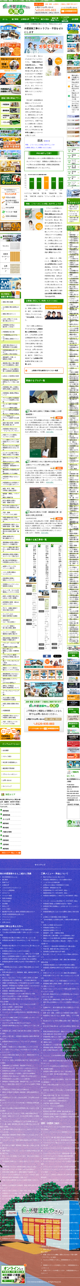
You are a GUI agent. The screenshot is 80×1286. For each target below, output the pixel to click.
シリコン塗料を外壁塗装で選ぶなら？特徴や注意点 (11, 411)
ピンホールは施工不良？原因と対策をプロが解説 (11, 454)
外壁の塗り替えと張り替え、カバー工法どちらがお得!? (19, 1004)
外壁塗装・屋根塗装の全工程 (52, 887)
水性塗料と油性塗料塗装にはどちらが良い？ (74, 448)
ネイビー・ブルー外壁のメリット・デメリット (74, 568)
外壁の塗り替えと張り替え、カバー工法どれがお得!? (74, 317)
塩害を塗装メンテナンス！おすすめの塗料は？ (10, 680)
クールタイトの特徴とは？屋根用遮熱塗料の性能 (74, 628)
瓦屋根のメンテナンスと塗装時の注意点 (11, 585)
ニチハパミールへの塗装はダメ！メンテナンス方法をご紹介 (20, 1174)
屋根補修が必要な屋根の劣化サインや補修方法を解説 (59, 1047)
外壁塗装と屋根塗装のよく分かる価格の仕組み (57, 879)
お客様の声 (25, 19)
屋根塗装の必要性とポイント (52, 930)
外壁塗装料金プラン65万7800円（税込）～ (56, 890)
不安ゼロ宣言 (6, 901)
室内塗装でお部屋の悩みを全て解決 (54, 951)
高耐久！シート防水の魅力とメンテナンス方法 (11, 669)
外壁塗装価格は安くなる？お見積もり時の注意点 (10, 352)
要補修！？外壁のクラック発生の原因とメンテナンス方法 (20, 1047)
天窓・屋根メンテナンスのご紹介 (10, 513)
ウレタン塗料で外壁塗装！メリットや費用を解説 (10, 405)
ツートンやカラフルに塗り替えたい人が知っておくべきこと (75, 107)
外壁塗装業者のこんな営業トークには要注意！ (74, 413)
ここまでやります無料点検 (65, 19)
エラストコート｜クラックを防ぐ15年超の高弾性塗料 (59, 1166)
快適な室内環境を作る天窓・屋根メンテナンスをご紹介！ (61, 1031)
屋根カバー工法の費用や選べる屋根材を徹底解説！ (59, 938)
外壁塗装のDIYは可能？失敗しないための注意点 (74, 419)
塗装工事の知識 (8, 302)
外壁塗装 (10, 104)
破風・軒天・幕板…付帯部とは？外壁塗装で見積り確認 (60, 1013)
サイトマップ (7, 786)
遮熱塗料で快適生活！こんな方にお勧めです (57, 1158)
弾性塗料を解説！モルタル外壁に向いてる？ (74, 610)
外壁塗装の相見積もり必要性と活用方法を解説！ (74, 263)
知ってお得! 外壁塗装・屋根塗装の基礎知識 (15, 988)
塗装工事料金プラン (55, 19)
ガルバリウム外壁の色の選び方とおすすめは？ (16, 1023)
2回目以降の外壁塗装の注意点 (74, 347)
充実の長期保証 (7, 898)
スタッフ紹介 (7, 756)
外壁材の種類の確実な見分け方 (74, 323)
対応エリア (5, 906)
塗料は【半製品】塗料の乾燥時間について (11, 687)
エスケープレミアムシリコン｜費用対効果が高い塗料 (59, 1153)
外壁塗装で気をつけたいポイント (11, 477)
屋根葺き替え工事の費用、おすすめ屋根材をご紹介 (59, 935)
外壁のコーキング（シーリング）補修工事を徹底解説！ (60, 973)
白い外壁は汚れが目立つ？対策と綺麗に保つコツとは (74, 586)
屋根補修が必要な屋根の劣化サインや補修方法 (11, 543)
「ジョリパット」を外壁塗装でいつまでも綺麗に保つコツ (20, 1121)
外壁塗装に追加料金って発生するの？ (74, 257)
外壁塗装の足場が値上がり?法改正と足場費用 (74, 401)
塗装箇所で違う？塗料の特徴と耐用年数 (74, 353)
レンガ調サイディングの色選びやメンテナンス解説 (11, 441)
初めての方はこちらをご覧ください (54, 877)
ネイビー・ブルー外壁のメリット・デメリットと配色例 (19, 1204)
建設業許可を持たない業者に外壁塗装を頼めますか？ (18, 911)
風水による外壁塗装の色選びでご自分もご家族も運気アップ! (21, 956)
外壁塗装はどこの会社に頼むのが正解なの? (15, 1089)
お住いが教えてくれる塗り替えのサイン (10, 320)
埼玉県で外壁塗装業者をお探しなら (13, 914)
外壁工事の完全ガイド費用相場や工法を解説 (10, 346)
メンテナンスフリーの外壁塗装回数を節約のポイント (74, 329)
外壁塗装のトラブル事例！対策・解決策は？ (74, 550)
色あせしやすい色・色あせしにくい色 (75, 96)
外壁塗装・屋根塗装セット (10, 116)
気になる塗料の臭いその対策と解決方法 (74, 305)
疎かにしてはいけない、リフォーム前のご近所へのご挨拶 (20, 977)
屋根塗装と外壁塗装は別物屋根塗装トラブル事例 (11, 471)
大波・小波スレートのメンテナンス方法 (10, 722)
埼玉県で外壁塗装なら (10, 762)
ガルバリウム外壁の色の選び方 (74, 341)
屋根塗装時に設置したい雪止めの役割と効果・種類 (11, 531)
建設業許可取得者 (8, 768)
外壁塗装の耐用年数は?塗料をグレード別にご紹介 (11, 382)
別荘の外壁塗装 (48, 1108)
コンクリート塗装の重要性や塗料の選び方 (10, 633)
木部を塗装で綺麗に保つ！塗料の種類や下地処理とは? (74, 508)
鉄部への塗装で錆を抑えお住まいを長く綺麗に (11, 597)
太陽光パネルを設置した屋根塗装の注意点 (74, 502)
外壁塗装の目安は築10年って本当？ (9, 326)
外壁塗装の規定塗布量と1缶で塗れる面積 (74, 484)
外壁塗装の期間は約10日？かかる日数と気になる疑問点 (19, 959)
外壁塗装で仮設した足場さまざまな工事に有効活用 (74, 395)
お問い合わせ (7, 780)
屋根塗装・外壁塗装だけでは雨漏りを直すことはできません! (21, 985)
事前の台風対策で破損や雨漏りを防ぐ (74, 532)
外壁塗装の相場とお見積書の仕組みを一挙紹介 (57, 903)
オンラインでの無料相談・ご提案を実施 (74, 233)
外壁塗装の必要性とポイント (52, 927)
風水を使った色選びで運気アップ (75, 77)
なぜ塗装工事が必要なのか (11, 308)
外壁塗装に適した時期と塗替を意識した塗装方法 (11, 388)
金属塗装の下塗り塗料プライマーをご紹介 (74, 365)
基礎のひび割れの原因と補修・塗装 (74, 544)
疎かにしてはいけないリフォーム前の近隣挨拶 (74, 299)
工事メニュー (35, 19)
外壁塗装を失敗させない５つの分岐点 (74, 251)
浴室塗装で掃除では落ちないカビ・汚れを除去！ (58, 1071)
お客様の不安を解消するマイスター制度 (45, 370)
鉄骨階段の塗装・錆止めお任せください (11, 603)
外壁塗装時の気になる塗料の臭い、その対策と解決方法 (19, 980)
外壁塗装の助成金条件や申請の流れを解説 (74, 245)
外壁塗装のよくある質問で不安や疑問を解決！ (74, 239)
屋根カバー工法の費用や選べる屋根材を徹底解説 (11, 370)
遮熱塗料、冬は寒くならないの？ (53, 1220)
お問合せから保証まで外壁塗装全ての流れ (56, 885)
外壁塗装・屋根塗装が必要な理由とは (13, 991)
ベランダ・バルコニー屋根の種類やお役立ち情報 (11, 644)
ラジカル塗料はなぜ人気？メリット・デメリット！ (74, 634)
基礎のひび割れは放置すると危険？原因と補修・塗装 (18, 1190)
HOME (27, 24)
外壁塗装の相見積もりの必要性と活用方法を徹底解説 (18, 1073)
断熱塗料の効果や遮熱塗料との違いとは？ (74, 520)
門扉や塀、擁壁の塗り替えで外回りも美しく (57, 949)
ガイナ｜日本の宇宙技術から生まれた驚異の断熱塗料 (59, 1180)
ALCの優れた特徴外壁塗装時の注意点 (9, 698)
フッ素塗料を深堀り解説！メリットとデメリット (74, 604)
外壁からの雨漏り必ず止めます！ (53, 925)
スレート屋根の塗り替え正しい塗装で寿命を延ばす (11, 549)
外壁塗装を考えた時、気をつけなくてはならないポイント (20, 1068)
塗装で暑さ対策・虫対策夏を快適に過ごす (11, 424)
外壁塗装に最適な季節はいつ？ (11, 394)
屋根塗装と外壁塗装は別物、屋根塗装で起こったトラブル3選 (21, 1081)
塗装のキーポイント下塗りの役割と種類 (74, 359)
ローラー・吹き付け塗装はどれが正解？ (74, 478)
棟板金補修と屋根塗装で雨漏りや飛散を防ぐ (11, 639)
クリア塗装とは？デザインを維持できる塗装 (11, 417)
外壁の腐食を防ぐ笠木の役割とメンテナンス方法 (11, 519)
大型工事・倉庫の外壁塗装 (51, 1103)
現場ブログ (5, 882)
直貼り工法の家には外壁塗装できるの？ (74, 436)
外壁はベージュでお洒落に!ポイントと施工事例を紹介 (74, 592)
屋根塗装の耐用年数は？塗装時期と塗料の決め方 (74, 556)
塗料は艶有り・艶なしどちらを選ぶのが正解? (74, 442)
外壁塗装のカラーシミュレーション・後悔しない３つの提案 (20, 953)
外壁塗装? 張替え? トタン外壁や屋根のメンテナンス (59, 981)
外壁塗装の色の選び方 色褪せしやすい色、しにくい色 (18, 937)
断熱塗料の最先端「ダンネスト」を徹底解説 (74, 526)
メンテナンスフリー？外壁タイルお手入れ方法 (74, 454)
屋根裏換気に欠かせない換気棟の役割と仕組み (11, 675)
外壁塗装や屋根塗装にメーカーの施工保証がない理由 (74, 383)
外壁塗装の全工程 (8, 332)
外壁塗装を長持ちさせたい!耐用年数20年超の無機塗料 (74, 377)
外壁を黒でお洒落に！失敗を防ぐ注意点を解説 (74, 580)
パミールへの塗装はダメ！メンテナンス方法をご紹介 (74, 514)
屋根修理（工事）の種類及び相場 (9, 358)
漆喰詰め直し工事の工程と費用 (74, 466)
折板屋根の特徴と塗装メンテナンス (8, 579)
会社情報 (5, 903)
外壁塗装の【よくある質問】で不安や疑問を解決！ (18, 929)
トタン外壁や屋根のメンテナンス (9, 573)
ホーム (5, 19)
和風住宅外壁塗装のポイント (74, 460)
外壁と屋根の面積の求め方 (11, 704)
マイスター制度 (7, 895)
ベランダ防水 (10, 122)
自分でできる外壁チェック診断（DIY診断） (15, 996)
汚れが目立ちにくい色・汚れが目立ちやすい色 (75, 86)
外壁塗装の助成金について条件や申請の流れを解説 (59, 965)
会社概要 (75, 19)
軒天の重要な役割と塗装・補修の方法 (9, 501)
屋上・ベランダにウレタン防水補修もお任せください (11, 662)
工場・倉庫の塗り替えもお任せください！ (74, 207)
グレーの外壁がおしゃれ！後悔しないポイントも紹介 (74, 574)
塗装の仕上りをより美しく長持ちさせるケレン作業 (11, 459)
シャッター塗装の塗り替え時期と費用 (9, 627)
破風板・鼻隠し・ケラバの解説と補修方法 (11, 495)
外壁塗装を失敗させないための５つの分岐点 (16, 951)
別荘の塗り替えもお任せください (74, 219)
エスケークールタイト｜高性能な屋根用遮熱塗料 (58, 1156)
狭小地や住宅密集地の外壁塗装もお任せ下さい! (11, 561)
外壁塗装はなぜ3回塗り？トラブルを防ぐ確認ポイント (19, 1071)
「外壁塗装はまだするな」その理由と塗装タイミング (11, 337)
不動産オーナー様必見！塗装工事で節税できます (74, 389)
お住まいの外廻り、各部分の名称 (12, 1007)
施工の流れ (45, 19)
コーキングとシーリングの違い (11, 692)
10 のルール (6, 893)
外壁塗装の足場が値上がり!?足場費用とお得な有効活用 (60, 1114)
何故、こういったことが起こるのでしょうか (40, 144)
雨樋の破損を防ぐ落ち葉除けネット (8, 537)
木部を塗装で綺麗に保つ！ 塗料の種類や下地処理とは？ (19, 1172)
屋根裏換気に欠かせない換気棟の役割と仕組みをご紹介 (19, 1166)
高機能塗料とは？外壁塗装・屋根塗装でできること (11, 465)
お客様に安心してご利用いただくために (38, 147)
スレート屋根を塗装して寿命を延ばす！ (55, 1100)
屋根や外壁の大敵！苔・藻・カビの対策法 (74, 496)
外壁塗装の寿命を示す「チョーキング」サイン (11, 430)
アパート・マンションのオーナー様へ (74, 213)
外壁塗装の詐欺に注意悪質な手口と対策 (74, 287)
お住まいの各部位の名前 (11, 376)
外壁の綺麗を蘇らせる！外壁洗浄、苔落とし (74, 490)
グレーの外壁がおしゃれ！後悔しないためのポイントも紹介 (20, 1206)
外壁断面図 (6, 710)
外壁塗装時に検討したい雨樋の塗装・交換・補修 (11, 525)
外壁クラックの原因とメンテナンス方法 (10, 436)
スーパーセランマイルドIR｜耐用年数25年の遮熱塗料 (59, 1140)
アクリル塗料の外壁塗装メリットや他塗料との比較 (11, 399)
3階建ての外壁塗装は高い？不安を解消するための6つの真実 (20, 983)
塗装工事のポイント (9, 314)
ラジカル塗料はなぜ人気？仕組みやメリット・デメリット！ (20, 1236)
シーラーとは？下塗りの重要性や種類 (74, 371)
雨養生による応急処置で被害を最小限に (74, 538)
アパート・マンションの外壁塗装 (53, 1106)
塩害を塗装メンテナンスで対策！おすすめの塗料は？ (18, 1169)
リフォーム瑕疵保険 (8, 890)
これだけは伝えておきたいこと (11, 887)
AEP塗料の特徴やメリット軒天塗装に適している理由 (74, 640)
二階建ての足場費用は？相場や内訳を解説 (74, 407)
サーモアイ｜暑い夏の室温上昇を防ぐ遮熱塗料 (57, 1137)
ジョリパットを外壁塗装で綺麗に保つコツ (74, 472)
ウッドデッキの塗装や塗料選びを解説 (10, 615)
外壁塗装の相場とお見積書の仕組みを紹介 (74, 269)
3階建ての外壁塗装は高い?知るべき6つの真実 (74, 311)
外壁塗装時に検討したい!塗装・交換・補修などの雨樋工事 (61, 1037)
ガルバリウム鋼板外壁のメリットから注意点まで (74, 335)
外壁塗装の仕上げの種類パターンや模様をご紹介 (74, 616)
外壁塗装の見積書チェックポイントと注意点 (74, 275)
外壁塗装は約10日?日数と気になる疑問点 (74, 293)
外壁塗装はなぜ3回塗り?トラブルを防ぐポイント (11, 483)
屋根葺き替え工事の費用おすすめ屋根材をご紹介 (11, 364)
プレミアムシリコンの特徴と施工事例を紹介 (74, 622)
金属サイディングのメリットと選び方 (9, 567)
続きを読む (50, 432)
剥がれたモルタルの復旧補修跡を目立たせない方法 (11, 447)
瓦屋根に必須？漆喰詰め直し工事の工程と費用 (57, 999)
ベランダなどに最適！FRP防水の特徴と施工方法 (11, 656)
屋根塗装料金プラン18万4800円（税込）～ (56, 893)
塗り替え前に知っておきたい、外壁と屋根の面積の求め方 (20, 1113)
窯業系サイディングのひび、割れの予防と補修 (74, 431)
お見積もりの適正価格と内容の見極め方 (74, 281)
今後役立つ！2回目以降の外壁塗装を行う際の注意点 (59, 946)
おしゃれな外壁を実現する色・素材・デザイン (74, 562)
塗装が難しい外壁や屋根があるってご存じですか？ (74, 425)
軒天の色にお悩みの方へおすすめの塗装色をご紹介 (11, 507)
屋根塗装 (10, 110)
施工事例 (15, 19)
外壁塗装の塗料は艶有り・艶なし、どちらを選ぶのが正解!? (61, 1230)
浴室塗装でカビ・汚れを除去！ (9, 621)
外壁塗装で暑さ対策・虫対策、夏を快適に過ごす (58, 1111)
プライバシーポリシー (10, 774)
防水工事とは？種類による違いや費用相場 (11, 650)
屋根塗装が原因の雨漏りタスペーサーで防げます (11, 555)
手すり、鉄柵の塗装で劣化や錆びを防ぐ (10, 609)
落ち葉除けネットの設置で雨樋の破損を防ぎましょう (59, 1045)
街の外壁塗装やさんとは (9, 877)
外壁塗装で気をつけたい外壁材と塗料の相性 (11, 716)
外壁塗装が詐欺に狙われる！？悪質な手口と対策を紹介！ (20, 1076)
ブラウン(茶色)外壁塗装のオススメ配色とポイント (74, 598)
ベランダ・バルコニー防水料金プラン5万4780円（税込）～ (61, 901)
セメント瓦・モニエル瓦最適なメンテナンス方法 (11, 591)
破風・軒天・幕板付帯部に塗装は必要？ (10, 489)
